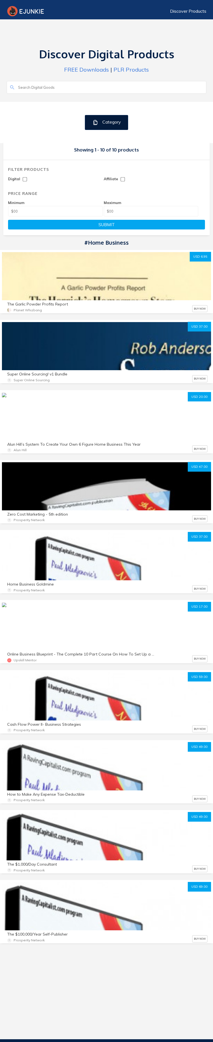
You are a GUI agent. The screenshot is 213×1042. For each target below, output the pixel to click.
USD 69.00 (199, 887)
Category (111, 122)
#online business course (27, 616)
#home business (157, 616)
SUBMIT (106, 224)
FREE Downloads (86, 69)
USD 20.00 (199, 397)
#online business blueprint (76, 616)
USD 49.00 (199, 747)
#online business (121, 616)
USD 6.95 (200, 256)
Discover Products (188, 11)
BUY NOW (200, 308)
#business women (22, 626)
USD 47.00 (199, 467)
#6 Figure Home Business (28, 406)
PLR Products (131, 69)
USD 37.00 (199, 326)
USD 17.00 (199, 607)
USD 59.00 (199, 677)
